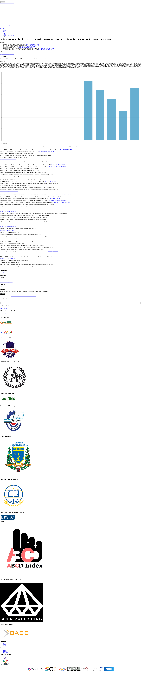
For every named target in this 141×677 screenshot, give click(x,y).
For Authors (5, 651)
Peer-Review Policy (8, 14)
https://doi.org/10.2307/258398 (53, 251)
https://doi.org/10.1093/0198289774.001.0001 (8, 226)
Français (4, 644)
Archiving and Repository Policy (10, 18)
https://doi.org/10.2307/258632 (55, 198)
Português (4, 645)
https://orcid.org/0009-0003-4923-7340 (47, 48)
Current (4, 4)
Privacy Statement (8, 24)
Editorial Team (7, 10)
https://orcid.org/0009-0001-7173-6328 (32, 44)
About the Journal (8, 8)
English (4, 643)
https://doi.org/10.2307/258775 (50, 181)
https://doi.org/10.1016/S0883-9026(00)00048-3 (57, 200)
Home (4, 33)
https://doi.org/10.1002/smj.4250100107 (49, 162)
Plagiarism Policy (8, 13)
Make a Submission (3, 308)
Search (2, 28)
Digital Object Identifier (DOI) (10, 19)
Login (4, 31)
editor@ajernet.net (3, 314)
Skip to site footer (21, 0)
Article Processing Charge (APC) (10, 16)
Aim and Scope (7, 9)
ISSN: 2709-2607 (70, 674)
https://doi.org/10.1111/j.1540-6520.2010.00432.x (58, 166)
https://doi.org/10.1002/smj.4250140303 (7, 230)
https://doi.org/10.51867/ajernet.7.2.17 (7, 54)
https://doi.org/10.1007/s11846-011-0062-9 (64, 194)
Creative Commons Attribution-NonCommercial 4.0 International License (23, 296)
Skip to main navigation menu (13, 0)
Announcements (5, 6)
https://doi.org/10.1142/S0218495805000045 (65, 149)
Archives (4, 5)
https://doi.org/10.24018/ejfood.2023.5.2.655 (8, 211)
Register (4, 30)
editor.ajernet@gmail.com (4, 313)
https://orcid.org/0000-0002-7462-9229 (28, 46)
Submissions (7, 23)
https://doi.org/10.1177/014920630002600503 (62, 202)
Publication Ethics (8, 11)
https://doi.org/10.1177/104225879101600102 (59, 164)
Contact (6, 26)
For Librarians (5, 652)
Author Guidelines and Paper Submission (12, 12)
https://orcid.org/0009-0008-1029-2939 (34, 45)
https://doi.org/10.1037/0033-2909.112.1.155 (8, 159)
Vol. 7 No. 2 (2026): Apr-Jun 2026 (9, 35)
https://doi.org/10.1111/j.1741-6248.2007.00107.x (9, 191)
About (4, 7)
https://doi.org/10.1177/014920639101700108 (47, 151)
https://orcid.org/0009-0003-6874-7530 (45, 49)
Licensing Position (8, 22)
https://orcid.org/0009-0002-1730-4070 (25, 47)
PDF (3, 272)
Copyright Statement (8, 20)
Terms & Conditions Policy (9, 21)
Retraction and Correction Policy (10, 17)
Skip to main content (4, 0)
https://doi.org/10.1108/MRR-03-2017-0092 (52, 239)
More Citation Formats (4, 303)
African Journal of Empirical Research (7, 3)
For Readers (5, 650)
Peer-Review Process (8, 15)
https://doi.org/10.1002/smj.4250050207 (7, 254)
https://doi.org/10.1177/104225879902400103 (8, 258)
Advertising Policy (8, 25)
